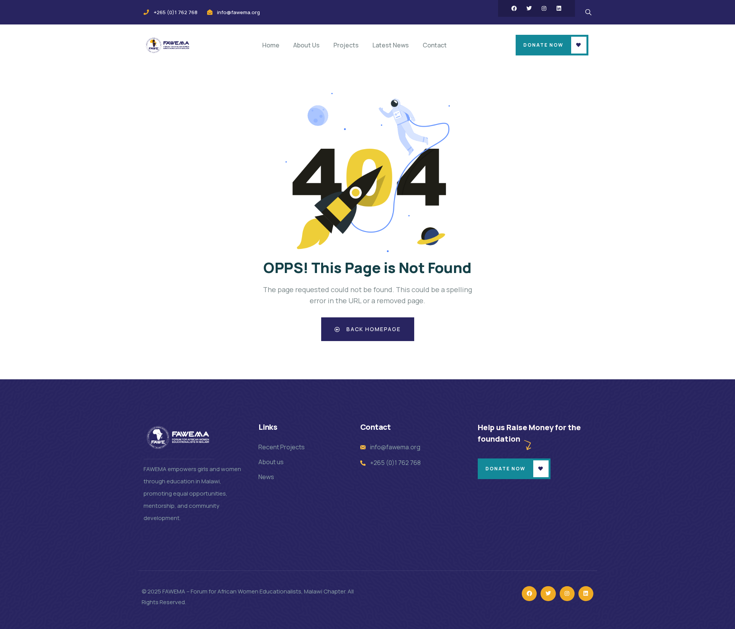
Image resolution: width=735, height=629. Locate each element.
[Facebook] (514, 8)
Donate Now (543, 45)
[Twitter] (529, 8)
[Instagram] (544, 8)
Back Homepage (373, 329)
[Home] (168, 45)
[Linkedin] (559, 8)
